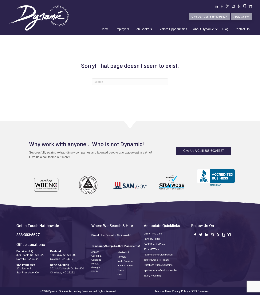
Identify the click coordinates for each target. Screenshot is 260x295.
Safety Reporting (152, 275)
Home (104, 29)
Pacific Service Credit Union (158, 254)
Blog (225, 29)
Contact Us (242, 29)
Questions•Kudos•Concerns (158, 265)
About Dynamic (203, 29)
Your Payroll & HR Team (156, 260)
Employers (122, 29)
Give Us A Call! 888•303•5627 (209, 16)
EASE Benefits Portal (154, 244)
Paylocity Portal (152, 239)
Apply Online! (242, 16)
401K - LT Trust (151, 249)
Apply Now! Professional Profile (160, 270)
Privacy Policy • (181, 291)
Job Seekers (143, 29)
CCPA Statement (200, 291)
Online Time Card (153, 233)
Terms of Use (162, 291)
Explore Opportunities (172, 29)
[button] (203, 151)
